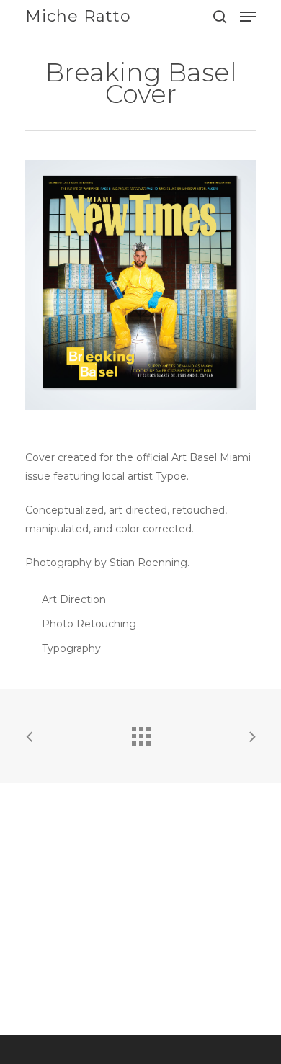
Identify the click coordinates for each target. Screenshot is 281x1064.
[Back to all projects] (140, 732)
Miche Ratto (78, 16)
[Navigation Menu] (248, 16)
